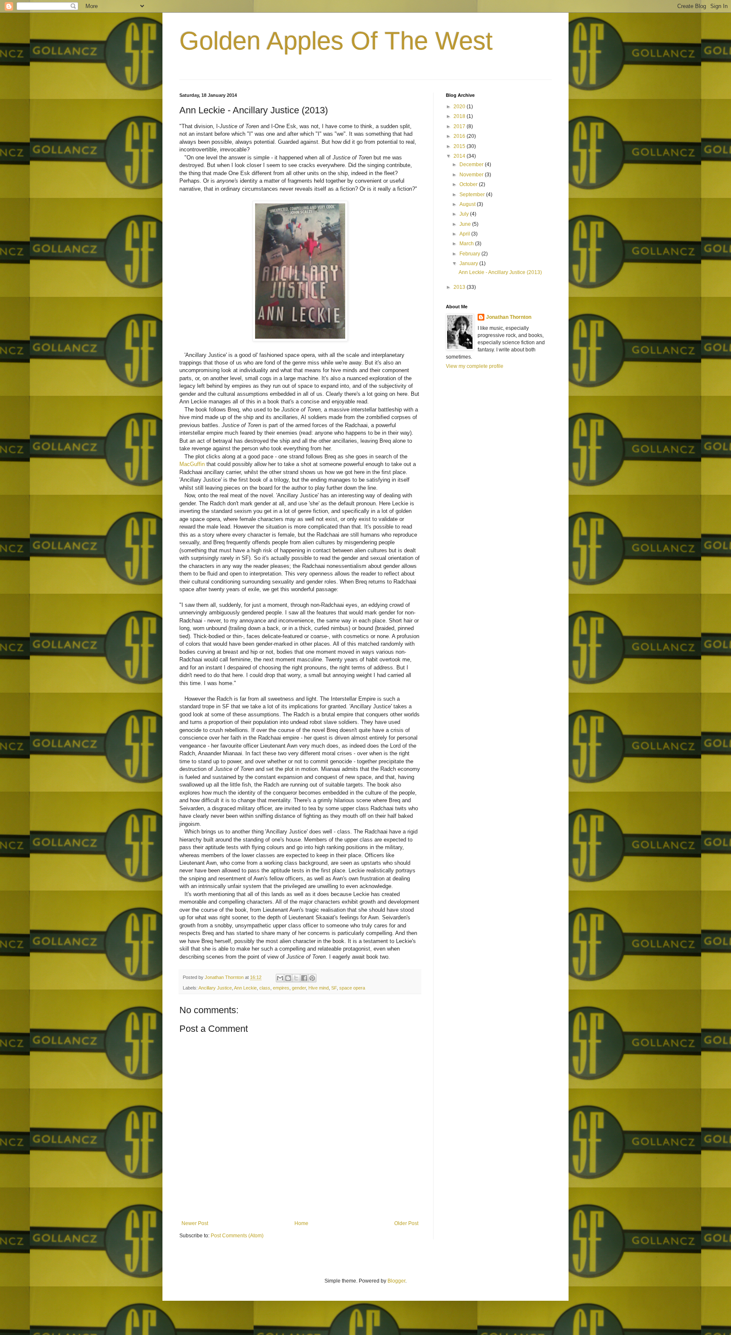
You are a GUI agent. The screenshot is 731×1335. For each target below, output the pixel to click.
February (470, 254)
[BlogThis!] (288, 978)
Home (301, 1223)
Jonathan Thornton (508, 317)
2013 (460, 287)
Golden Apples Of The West (336, 41)
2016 (460, 136)
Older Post (406, 1223)
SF (334, 987)
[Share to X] (296, 978)
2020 (460, 107)
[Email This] (280, 978)
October (469, 184)
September (472, 194)
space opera (352, 987)
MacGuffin (192, 464)
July (464, 214)
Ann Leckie (245, 987)
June (465, 224)
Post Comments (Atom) (237, 1236)
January (469, 263)
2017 (460, 126)
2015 (460, 146)
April (465, 234)
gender (299, 987)
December (472, 164)
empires (281, 987)
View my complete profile (474, 366)
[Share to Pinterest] (312, 978)
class (264, 987)
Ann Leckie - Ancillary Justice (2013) (500, 272)
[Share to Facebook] (304, 978)
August (468, 204)
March (467, 244)
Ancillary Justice (215, 987)
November (472, 175)
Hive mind (318, 987)
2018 (460, 116)
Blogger (396, 1281)
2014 (460, 156)
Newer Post (194, 1223)
